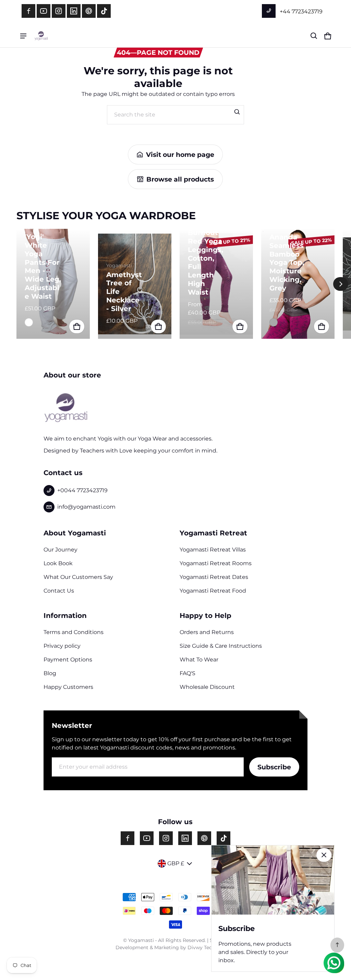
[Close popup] (323, 855)
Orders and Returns (207, 632)
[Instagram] (58, 11)
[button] (314, 36)
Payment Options (68, 659)
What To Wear (199, 659)
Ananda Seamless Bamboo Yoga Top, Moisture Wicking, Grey (286, 262)
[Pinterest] (89, 11)
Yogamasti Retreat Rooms (216, 563)
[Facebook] (28, 11)
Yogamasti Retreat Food (213, 590)
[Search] (237, 112)
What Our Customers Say (78, 577)
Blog (50, 673)
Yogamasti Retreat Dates (214, 577)
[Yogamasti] (41, 35)
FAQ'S (187, 673)
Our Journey (60, 549)
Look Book (58, 563)
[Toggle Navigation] (23, 36)
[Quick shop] (76, 326)
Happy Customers (68, 687)
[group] (57, 284)
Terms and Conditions (74, 632)
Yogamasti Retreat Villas (213, 549)
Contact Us (59, 590)
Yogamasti (141, 940)
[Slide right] (340, 284)
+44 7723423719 (300, 11)
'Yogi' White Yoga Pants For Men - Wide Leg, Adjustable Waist (43, 266)
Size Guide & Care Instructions (221, 646)
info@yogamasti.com (86, 507)
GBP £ (175, 863)
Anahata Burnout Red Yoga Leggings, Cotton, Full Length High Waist (205, 258)
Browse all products (180, 179)
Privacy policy (62, 646)
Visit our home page (180, 154)
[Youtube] (43, 11)
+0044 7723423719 (82, 490)
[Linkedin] (74, 11)
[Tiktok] (104, 11)
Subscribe (274, 767)
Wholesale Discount (207, 687)
